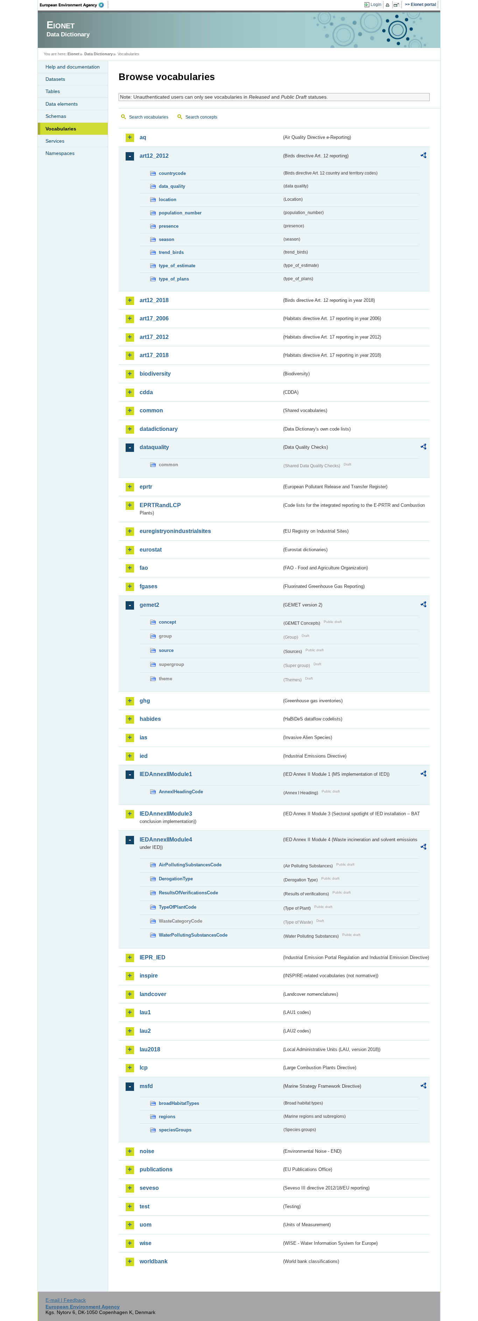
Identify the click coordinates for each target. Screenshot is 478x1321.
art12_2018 (154, 300)
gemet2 (149, 605)
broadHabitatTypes (179, 1103)
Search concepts (201, 117)
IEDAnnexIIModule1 (166, 774)
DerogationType (176, 878)
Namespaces (60, 153)
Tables (52, 91)
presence (168, 226)
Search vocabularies (148, 117)
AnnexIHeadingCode (181, 791)
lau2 (145, 1031)
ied (144, 756)
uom (146, 1225)
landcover (153, 994)
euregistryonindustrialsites (175, 531)
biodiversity (155, 374)
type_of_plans (174, 279)
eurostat (151, 550)
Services (54, 141)
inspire (149, 976)
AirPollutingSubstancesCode (190, 864)
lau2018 (150, 1049)
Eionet (73, 54)
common (151, 410)
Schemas (55, 116)
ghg (145, 701)
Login (376, 4)
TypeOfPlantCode (177, 907)
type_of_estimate (177, 265)
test (144, 1206)
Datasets (55, 79)
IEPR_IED (153, 957)
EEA (74, 4)
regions (167, 1116)
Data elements (61, 104)
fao (144, 568)
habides (150, 719)
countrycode (172, 173)
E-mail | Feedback (65, 1300)
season (166, 239)
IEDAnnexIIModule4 (166, 840)
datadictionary (159, 429)
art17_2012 (154, 337)
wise (146, 1243)
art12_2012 (154, 156)
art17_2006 (154, 318)
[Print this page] (389, 4)
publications (156, 1169)
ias (143, 737)
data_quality (172, 186)
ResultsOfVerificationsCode (188, 892)
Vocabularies (60, 129)
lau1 (145, 1012)
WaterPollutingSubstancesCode (193, 935)
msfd (146, 1086)
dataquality (154, 447)
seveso (149, 1188)
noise (147, 1151)
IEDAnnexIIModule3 (166, 814)
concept (167, 622)
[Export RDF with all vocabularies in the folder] (423, 156)
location (167, 199)
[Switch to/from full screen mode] (398, 4)
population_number (180, 212)
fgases (148, 586)
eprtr (146, 487)
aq (143, 137)
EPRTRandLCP (160, 505)
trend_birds (171, 252)
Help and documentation (72, 67)
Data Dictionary (98, 54)
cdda (146, 392)
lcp (144, 1068)
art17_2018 (154, 355)
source (166, 650)
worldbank (154, 1261)
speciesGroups (175, 1129)
